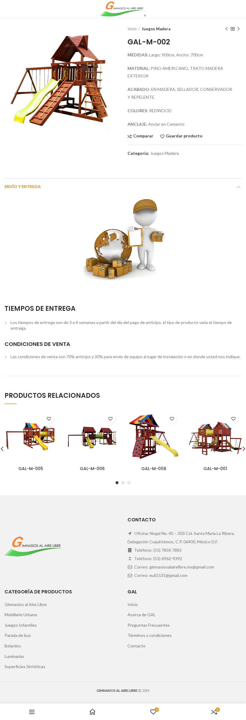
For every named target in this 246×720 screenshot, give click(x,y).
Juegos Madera (156, 28)
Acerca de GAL (142, 614)
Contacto (137, 645)
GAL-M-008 (153, 468)
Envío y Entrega (22, 187)
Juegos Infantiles (20, 625)
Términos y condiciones (150, 635)
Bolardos (12, 645)
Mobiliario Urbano (20, 614)
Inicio (132, 28)
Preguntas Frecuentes (149, 625)
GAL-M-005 (30, 468)
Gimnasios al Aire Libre (25, 604)
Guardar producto (184, 136)
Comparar (143, 136)
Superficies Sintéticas (24, 666)
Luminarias (14, 656)
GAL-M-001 (215, 468)
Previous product (227, 29)
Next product (239, 29)
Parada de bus (17, 635)
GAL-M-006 (92, 468)
